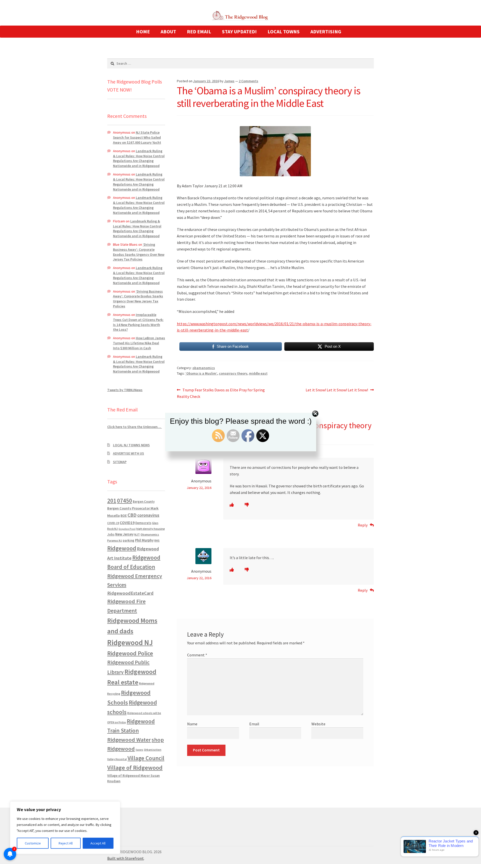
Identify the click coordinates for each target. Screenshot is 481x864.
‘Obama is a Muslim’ (201, 373)
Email (254, 723)
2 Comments (248, 81)
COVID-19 (113, 523)
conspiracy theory (233, 373)
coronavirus (148, 515)
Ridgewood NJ (130, 642)
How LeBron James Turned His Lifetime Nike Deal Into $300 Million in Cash (139, 343)
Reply (363, 525)
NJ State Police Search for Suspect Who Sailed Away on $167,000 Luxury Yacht (137, 137)
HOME (143, 31)
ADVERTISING (325, 31)
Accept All (97, 843)
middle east (258, 373)
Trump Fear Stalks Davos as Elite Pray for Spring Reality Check (221, 393)
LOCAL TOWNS (284, 31)
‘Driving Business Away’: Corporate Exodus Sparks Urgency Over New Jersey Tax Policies (138, 252)
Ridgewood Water (129, 739)
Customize (33, 843)
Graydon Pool (127, 529)
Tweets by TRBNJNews (125, 390)
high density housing (150, 529)
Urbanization (152, 749)
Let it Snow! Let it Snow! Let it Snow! (337, 390)
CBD (132, 515)
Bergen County (144, 501)
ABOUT (168, 31)
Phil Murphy (144, 540)
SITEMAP (120, 462)
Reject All (66, 843)
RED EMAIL (199, 31)
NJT (137, 534)
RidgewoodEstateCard (130, 593)
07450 (124, 500)
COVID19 (127, 522)
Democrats (143, 523)
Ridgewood (121, 548)
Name (192, 723)
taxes (139, 749)
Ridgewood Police (130, 653)
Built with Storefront (125, 858)
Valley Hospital (117, 759)
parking (128, 540)
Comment (197, 654)
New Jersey (124, 534)
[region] (65, 827)
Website (318, 723)
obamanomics (203, 368)
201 (111, 500)
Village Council (146, 758)
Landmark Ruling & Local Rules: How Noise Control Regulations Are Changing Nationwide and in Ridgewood (139, 158)
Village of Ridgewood (135, 767)
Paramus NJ (114, 540)
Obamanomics (150, 534)
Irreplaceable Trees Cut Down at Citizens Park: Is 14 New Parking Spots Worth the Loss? (138, 322)
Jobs (110, 534)
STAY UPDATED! (239, 31)
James (229, 81)
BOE (124, 515)
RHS (157, 540)
